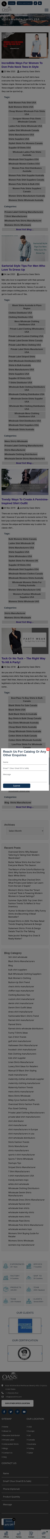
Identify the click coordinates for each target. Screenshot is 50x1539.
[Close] (48, 749)
